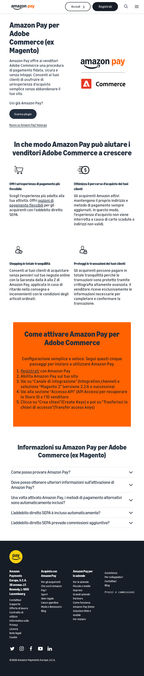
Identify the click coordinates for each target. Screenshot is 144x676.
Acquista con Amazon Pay (49, 573)
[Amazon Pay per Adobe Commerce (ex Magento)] (103, 74)
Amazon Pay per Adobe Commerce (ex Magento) (34, 37)
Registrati (30, 370)
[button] (72, 472)
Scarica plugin (23, 114)
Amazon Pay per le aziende (83, 573)
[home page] (23, 7)
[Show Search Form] (126, 6)
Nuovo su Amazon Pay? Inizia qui (28, 125)
